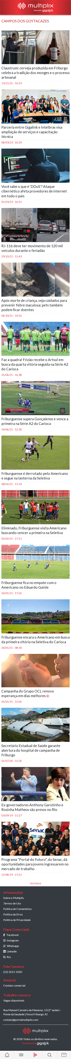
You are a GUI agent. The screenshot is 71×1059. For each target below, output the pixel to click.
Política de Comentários (17, 908)
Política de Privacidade (17, 919)
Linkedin (12, 951)
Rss (9, 956)
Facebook (13, 934)
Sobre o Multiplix (13, 897)
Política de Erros (13, 914)
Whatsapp (13, 945)
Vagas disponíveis (13, 1000)
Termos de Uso (12, 903)
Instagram (13, 940)
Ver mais (35, 883)
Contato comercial (14, 985)
